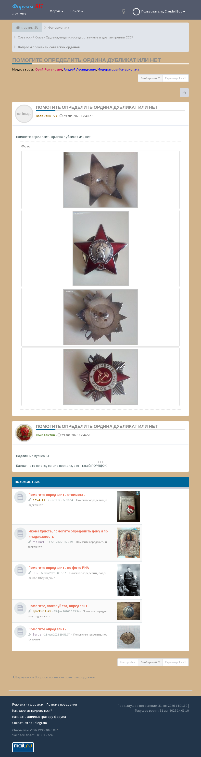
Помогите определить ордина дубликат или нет (86, 60)
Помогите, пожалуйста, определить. (59, 605)
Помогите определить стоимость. (57, 494)
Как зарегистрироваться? (32, 710)
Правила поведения (62, 704)
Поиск (76, 11)
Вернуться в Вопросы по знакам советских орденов (55, 677)
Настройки (127, 662)
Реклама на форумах (27, 704)
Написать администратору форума (39, 716)
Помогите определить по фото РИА (58, 567)
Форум (55, 11)
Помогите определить (47, 629)
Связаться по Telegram (29, 723)
